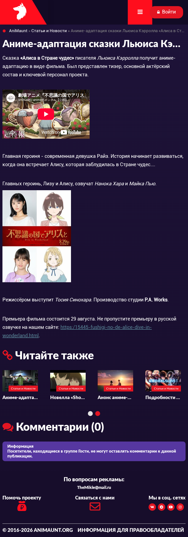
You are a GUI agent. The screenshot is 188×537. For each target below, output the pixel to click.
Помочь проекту (21, 498)
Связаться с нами (95, 498)
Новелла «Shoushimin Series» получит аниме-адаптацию (68, 397)
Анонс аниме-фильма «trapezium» (115, 397)
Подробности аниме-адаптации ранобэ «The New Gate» (163, 397)
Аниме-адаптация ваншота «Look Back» (20, 397)
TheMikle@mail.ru (94, 487)
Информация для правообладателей (131, 530)
